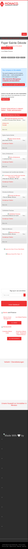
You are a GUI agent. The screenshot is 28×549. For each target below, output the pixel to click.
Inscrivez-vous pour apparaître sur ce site (13, 84)
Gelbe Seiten (5, 38)
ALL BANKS (14, 322)
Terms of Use (5, 546)
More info (4, 129)
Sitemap (19, 546)
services (23, 57)
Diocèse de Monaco (7, 192)
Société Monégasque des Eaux (11, 115)
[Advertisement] (14, 272)
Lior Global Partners (21, 317)
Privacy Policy (22, 545)
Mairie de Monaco (7, 229)
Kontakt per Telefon (7, 48)
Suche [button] (24, 34)
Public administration (14, 38)
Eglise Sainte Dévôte (8, 135)
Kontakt (4, 125)
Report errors (5, 99)
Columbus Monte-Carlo (7, 332)
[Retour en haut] (24, 545)
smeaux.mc (5, 123)
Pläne (24, 120)
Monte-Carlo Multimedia (12, 545)
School (22, 38)
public (17, 57)
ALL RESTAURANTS (14, 338)
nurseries (4, 57)
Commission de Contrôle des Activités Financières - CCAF (14, 172)
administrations (11, 57)
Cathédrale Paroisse (8, 210)
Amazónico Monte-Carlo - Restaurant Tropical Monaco (21, 333)
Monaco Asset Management (7, 317)
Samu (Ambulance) (7, 153)
